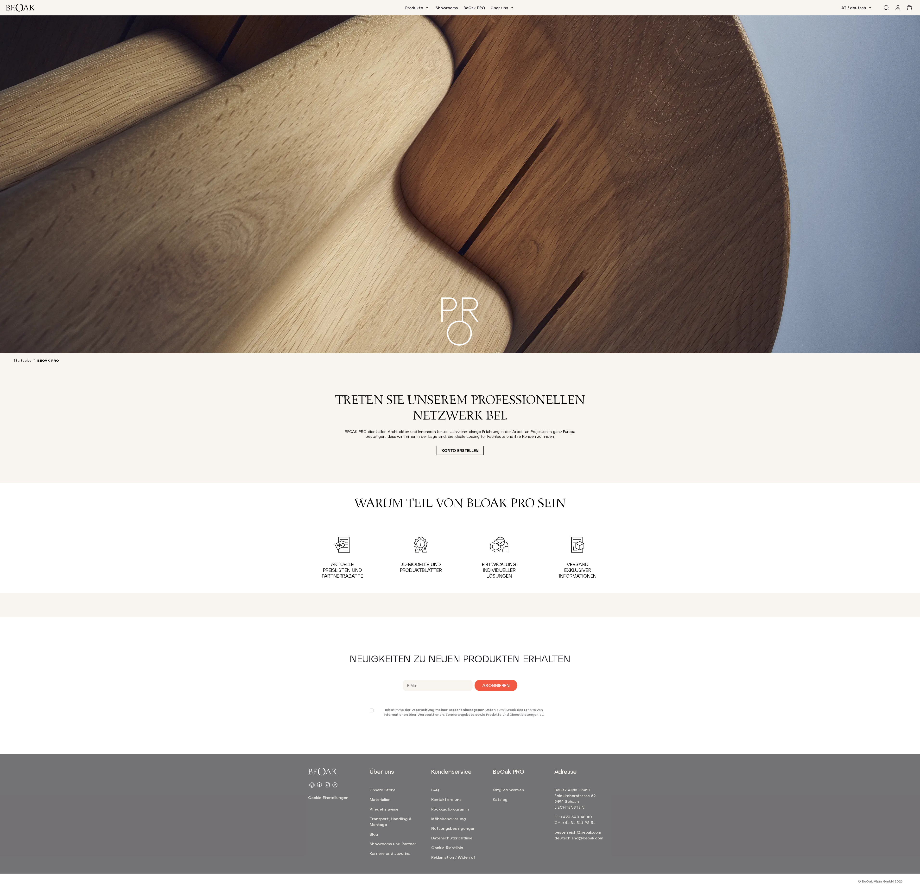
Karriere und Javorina (390, 853)
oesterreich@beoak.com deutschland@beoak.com (578, 835)
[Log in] (898, 8)
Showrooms (447, 7)
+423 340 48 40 (576, 816)
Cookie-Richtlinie (447, 847)
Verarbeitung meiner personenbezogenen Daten (454, 710)
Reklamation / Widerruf (453, 857)
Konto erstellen (460, 450)
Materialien (380, 799)
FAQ (435, 789)
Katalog (500, 799)
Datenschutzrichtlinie (451, 838)
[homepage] (20, 8)
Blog (374, 834)
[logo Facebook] (320, 785)
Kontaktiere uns (446, 799)
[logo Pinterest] (312, 785)
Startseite (22, 360)
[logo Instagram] (327, 785)
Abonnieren (496, 685)
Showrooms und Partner (393, 843)
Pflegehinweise (384, 809)
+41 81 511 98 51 (578, 822)
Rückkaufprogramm (450, 809)
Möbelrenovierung (448, 818)
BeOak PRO (474, 7)
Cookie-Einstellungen (328, 797)
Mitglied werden (508, 789)
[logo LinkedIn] (335, 785)
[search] (886, 8)
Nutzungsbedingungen (453, 828)
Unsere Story (382, 789)
